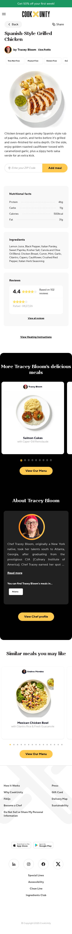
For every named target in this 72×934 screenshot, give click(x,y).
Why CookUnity (13, 792)
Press (55, 785)
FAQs (7, 799)
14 (58, 744)
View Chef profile (36, 617)
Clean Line (36, 888)
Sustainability (60, 805)
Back (15, 24)
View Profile (44, 49)
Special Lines (36, 875)
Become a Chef (13, 805)
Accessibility (36, 882)
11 (47, 744)
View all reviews (36, 318)
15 (62, 744)
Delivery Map (60, 799)
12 (51, 744)
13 (54, 744)
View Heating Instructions (36, 337)
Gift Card (57, 792)
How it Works (12, 785)
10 (43, 744)
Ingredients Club (36, 895)
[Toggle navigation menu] (4, 14)
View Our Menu (36, 471)
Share (60, 24)
